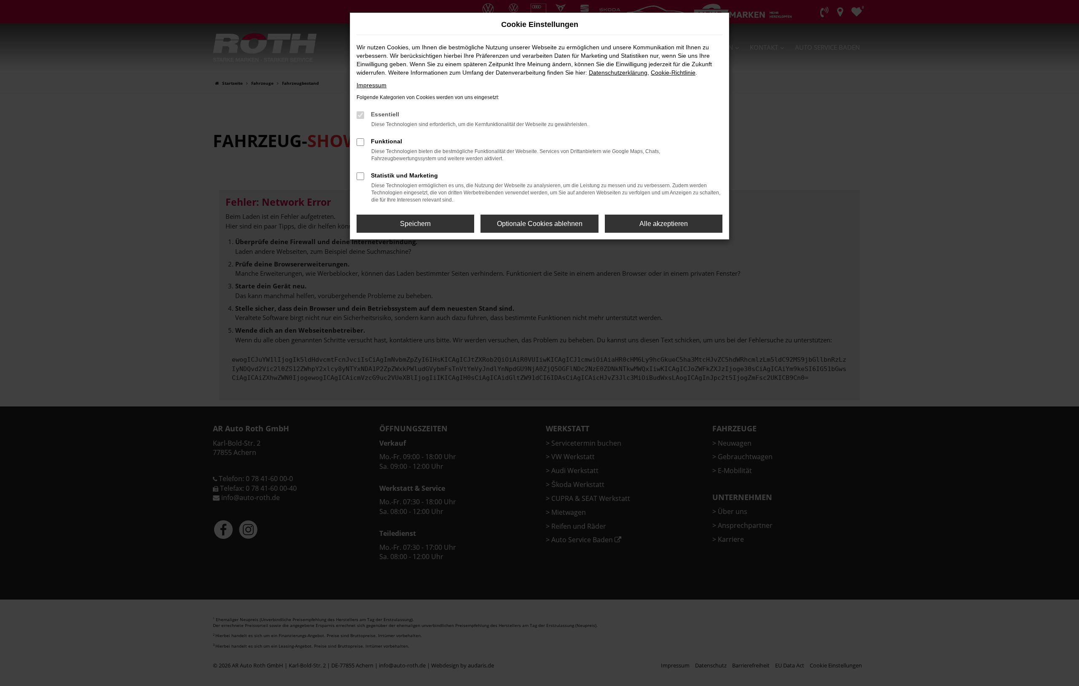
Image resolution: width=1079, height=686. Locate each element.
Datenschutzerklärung (618, 72)
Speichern (415, 223)
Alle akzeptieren (663, 223)
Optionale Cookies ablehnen (539, 223)
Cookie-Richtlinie (673, 72)
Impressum (372, 85)
